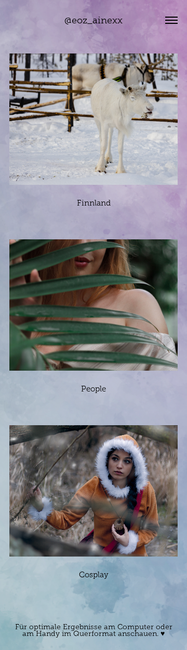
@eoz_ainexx (93, 20)
